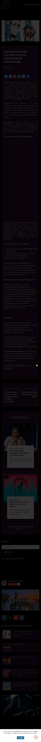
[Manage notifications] (36, 737)
